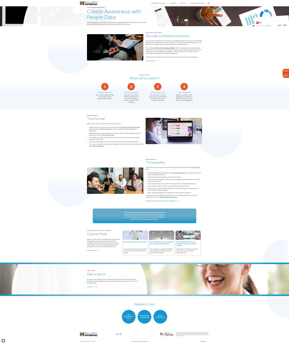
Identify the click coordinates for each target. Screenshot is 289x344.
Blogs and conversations (197, 3)
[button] (208, 3)
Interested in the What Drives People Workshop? (161, 201)
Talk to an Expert (151, 61)
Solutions (173, 3)
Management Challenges (158, 3)
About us (183, 3)
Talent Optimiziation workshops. (168, 197)
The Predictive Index (108, 135)
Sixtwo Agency (203, 341)
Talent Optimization (106, 129)
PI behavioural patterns (179, 173)
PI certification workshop (97, 146)
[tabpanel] (135, 243)
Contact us (90, 287)
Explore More (91, 250)
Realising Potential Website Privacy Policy (139, 341)
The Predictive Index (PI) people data (129, 127)
